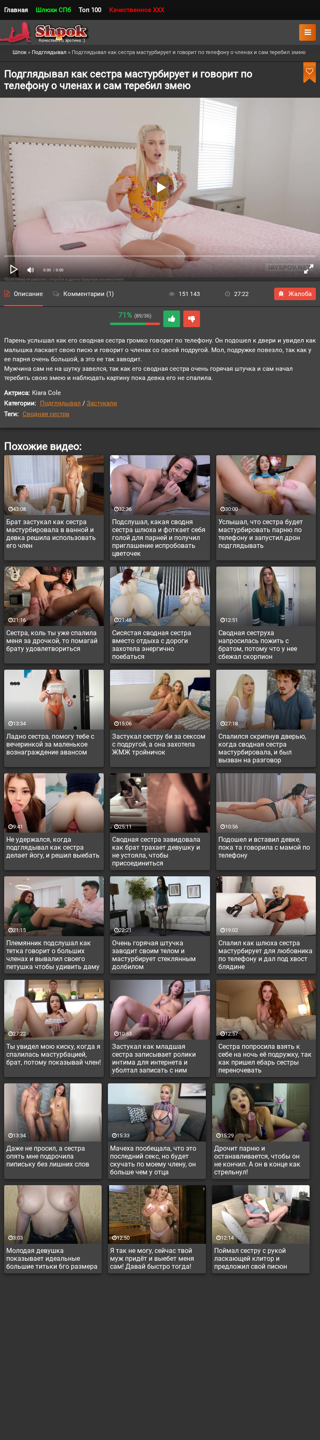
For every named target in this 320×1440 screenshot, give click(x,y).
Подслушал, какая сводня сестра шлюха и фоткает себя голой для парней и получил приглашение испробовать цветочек (158, 537)
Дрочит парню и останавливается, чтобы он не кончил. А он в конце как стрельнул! (257, 1160)
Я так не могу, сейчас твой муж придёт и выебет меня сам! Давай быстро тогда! (152, 1258)
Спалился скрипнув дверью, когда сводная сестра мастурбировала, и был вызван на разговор (262, 748)
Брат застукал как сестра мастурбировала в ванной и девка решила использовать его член (51, 534)
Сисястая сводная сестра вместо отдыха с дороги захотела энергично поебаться (151, 645)
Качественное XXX (136, 10)
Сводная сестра (45, 414)
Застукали (102, 403)
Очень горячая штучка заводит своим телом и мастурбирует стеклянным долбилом (154, 955)
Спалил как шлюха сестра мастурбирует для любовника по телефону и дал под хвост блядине (265, 955)
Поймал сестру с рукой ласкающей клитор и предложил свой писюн (250, 1258)
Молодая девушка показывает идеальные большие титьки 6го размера (52, 1258)
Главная (16, 10)
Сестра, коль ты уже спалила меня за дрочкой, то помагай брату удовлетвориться (52, 641)
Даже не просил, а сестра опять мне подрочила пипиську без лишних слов (47, 1156)
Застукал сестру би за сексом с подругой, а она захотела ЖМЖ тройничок (158, 744)
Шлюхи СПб (53, 10)
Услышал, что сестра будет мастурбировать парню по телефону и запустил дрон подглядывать (260, 534)
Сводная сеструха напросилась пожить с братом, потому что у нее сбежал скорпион (257, 645)
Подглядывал (60, 403)
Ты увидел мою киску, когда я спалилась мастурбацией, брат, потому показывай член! (53, 1054)
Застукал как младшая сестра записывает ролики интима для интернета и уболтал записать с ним (154, 1058)
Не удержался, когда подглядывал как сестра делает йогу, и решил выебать (53, 847)
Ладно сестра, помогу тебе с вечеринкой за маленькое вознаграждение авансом (50, 744)
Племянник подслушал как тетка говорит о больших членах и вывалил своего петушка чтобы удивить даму (53, 955)
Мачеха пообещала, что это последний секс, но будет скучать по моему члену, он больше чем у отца (153, 1160)
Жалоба (300, 294)
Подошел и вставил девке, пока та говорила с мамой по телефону (264, 847)
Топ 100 (90, 10)
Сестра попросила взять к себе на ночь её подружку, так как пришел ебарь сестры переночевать (265, 1058)
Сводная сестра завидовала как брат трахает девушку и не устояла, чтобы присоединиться (156, 851)
